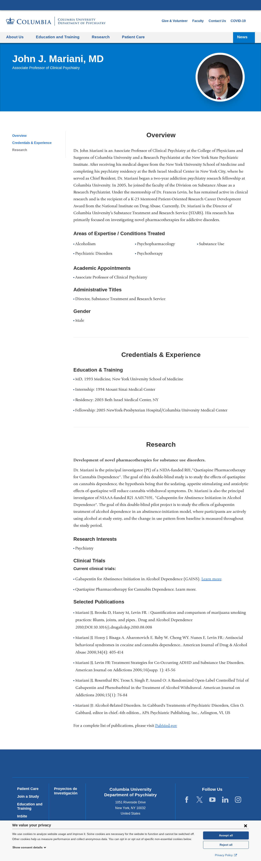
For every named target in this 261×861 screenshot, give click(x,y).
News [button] (242, 37)
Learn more (211, 579)
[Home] (56, 21)
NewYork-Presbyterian (101, 764)
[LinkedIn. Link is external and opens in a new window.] (225, 799)
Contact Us (217, 21)
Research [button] (101, 37)
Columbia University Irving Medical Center (130, 5)
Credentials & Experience (32, 143)
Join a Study (28, 796)
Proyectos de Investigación (65, 791)
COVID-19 (238, 21)
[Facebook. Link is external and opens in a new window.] (186, 799)
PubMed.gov (167, 725)
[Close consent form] (245, 825)
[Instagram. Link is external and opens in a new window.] (238, 799)
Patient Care (133, 37)
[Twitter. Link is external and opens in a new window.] (199, 799)
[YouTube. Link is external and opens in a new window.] (212, 799)
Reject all (226, 844)
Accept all (226, 835)
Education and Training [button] (58, 37)
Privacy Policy (224, 855)
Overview (19, 135)
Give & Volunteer (175, 21)
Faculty (198, 21)
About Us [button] (15, 37)
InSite (22, 816)
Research (19, 150)
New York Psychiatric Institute (160, 764)
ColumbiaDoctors (219, 763)
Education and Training (29, 806)
